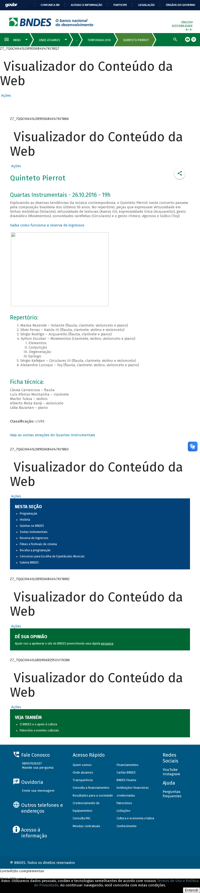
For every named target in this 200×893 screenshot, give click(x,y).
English (187, 22)
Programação (28, 513)
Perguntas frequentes (172, 793)
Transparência (83, 780)
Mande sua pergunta (37, 767)
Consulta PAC (81, 818)
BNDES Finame (126, 780)
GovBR (11, 5)
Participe (120, 4)
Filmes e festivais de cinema (38, 544)
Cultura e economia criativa (135, 818)
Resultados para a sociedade (93, 795)
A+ (188, 29)
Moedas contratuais (86, 826)
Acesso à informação (86, 4)
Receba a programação (35, 550)
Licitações (123, 810)
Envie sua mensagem (38, 790)
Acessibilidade (182, 26)
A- (191, 29)
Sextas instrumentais (34, 532)
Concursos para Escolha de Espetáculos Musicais (52, 556)
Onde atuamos (83, 772)
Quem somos (82, 765)
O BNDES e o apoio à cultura (38, 724)
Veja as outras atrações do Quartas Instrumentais (52, 435)
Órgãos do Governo (180, 4)
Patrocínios (124, 803)
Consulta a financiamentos (91, 787)
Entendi (191, 890)
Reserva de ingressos (34, 538)
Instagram (171, 774)
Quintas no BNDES (32, 526)
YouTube (170, 769)
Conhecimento (127, 826)
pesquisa (107, 643)
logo (51, 22)
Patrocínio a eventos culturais (39, 730)
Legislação (146, 4)
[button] (5, 95)
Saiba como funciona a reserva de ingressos (47, 225)
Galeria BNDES (29, 562)
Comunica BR (50, 4)
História (25, 519)
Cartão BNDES (126, 772)
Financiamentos (128, 765)
